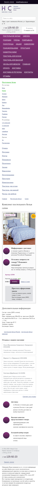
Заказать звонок (9, 2)
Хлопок (4, 94)
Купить (14, 281)
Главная (26, 64)
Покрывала (27, 40)
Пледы (17, 40)
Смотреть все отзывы (29, 396)
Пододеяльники (10, 48)
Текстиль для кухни (12, 56)
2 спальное (5, 125)
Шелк (3, 99)
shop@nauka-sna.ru (22, 2)
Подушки (7, 40)
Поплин (4, 117)
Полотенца (8, 44)
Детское (4, 134)
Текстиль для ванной (13, 60)
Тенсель (4, 111)
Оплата (6, 68)
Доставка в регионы (12, 72)
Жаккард (4, 96)
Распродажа (6, 143)
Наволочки (29, 44)
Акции (19, 44)
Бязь (3, 88)
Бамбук (4, 102)
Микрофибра (6, 108)
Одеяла (26, 36)
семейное (5, 131)
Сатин (26, 199)
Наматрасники (10, 52)
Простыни (25, 48)
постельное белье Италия (12, 332)
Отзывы (6, 76)
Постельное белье (11, 36)
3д (3, 140)
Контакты (28, 72)
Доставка (16, 68)
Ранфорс (5, 114)
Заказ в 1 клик (25, 281)
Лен (3, 105)
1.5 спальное (6, 123)
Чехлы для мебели (11, 64)
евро (3, 128)
